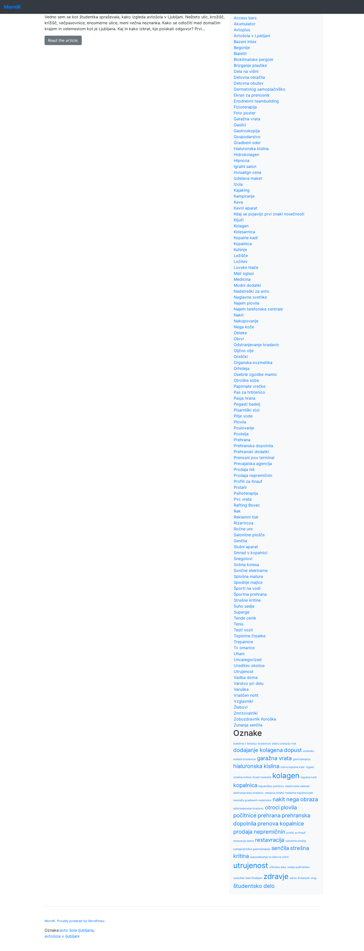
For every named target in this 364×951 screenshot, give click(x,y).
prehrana (269, 815)
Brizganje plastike (250, 65)
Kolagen (241, 225)
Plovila (240, 421)
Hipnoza (241, 160)
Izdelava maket (248, 178)
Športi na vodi (247, 588)
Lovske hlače (246, 267)
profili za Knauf (296, 832)
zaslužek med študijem (247, 878)
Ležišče (241, 255)
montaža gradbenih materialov (252, 800)
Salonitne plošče (249, 534)
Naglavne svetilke (250, 297)
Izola (238, 184)
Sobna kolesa (246, 564)
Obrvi (239, 338)
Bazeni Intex (245, 41)
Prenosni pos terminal (254, 457)
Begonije (242, 47)
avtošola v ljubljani (62, 936)
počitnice (245, 815)
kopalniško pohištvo (271, 786)
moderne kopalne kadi (299, 793)
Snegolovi (243, 558)
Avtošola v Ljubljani (252, 35)
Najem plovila (246, 303)
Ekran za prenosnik (252, 95)
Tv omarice (244, 647)
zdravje (275, 876)
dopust (293, 750)
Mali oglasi (244, 273)
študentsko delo (254, 886)
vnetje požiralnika (298, 867)
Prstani (240, 487)
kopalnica (245, 785)
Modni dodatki (247, 285)
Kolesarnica (244, 231)
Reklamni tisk (246, 516)
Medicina (242, 279)
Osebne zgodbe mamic (255, 374)
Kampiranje (244, 196)
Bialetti (240, 53)
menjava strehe (274, 793)
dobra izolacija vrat (284, 743)
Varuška (241, 689)
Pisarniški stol (247, 410)
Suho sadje (244, 606)
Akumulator (244, 23)
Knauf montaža (262, 777)
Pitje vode (243, 415)
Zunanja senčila (248, 724)
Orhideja (241, 368)
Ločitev (241, 261)
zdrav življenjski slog (303, 878)
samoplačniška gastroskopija (251, 849)
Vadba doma (246, 677)
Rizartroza (243, 522)
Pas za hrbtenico (249, 392)
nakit (279, 799)
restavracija (269, 840)
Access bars (245, 17)
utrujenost (250, 865)
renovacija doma (243, 841)
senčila (280, 848)
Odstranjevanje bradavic (256, 344)
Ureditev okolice (249, 665)
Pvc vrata (243, 499)
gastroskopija (301, 759)
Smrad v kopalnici (250, 552)
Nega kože (244, 326)
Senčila (240, 540)
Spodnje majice (248, 582)
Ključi (239, 219)
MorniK (50, 921)
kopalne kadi (309, 777)
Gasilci (240, 124)
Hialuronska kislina (251, 148)
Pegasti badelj (247, 404)
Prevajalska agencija (253, 463)
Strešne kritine (247, 600)
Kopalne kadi (246, 237)
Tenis (238, 623)
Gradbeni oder (247, 142)
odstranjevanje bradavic (248, 808)
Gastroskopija (247, 130)
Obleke (240, 332)
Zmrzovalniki (246, 713)
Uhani (239, 653)
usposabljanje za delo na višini (269, 857)
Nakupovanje (246, 320)
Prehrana (242, 439)
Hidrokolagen (246, 154)
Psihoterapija (246, 493)
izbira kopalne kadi (293, 767)
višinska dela (277, 867)
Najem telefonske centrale (258, 309)
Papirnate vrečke (249, 386)
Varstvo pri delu (248, 683)
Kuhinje (240, 249)
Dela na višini (246, 71)
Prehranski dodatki (251, 451)
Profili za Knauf (248, 481)
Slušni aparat (246, 546)
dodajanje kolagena (258, 750)
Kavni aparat (245, 208)
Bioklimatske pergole (253, 59)
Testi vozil (243, 629)
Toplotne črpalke (249, 635)
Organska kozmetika (253, 362)
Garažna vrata (247, 118)
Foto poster (245, 112)
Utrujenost (243, 671)
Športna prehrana (250, 594)
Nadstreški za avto (251, 291)
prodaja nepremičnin (259, 831)
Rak (237, 511)
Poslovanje (244, 427)
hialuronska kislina (256, 766)
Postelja (241, 433)
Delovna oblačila (249, 77)
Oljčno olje (244, 350)
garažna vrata (274, 758)
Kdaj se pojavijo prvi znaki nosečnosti (269, 213)
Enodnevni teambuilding (256, 101)
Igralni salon (245, 166)
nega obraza (302, 799)
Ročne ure (243, 528)
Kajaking (242, 190)
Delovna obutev (248, 83)
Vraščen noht (246, 695)
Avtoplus (242, 29)
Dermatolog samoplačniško (259, 89)
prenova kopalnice (281, 823)
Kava (238, 202)
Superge (241, 612)
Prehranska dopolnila (253, 445)
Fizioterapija (245, 106)
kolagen (285, 775)
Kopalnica (243, 243)
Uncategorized (247, 659)
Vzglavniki (243, 701)
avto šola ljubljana (77, 930)
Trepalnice (243, 641)
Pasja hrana (244, 398)
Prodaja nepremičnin (253, 475)
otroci (272, 807)
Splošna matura (248, 576)
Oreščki (241, 356)
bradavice (264, 743)
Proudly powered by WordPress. (81, 921)
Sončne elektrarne (251, 570)
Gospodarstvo (247, 136)
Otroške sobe (246, 380)
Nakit (239, 314)
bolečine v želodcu (245, 743)
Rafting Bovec (247, 505)
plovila (289, 807)
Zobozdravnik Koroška (255, 719)
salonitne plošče (296, 841)
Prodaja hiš (244, 469)
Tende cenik (245, 618)
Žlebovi (241, 707)
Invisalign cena (247, 172)
